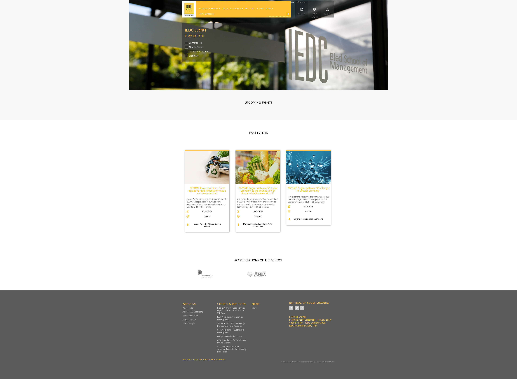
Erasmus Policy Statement (302, 319)
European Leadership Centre (229, 336)
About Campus (189, 319)
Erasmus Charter (297, 316)
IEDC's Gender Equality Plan (303, 325)
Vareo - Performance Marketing (303, 362)
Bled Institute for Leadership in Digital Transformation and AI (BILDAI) (231, 310)
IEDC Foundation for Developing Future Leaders (231, 341)
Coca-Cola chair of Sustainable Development (230, 331)
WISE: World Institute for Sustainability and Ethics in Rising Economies (231, 349)
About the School (190, 315)
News (254, 308)
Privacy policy (324, 319)
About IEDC (188, 308)
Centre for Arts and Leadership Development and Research (231, 324)
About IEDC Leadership (193, 311)
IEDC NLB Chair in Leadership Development (230, 318)
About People (189, 323)
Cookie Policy (296, 322)
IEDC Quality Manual (315, 322)
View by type (194, 36)
